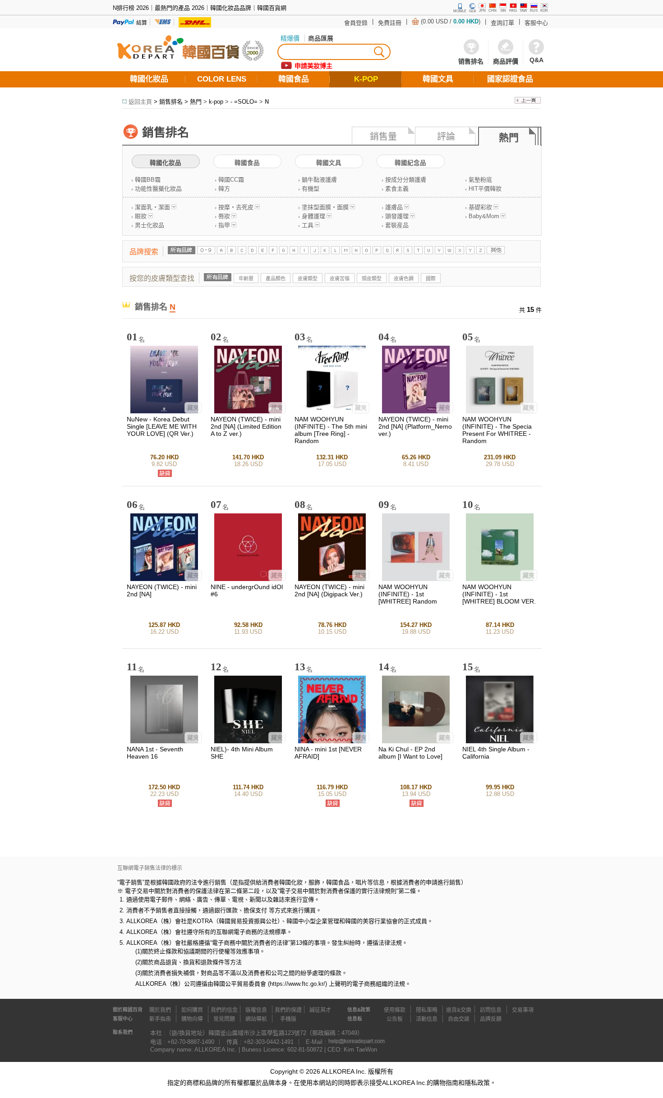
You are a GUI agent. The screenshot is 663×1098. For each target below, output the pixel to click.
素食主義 (397, 188)
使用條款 (394, 1010)
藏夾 (193, 407)
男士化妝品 (149, 225)
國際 (431, 278)
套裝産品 (397, 225)
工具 (307, 225)
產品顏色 (275, 278)
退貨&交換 (458, 1010)
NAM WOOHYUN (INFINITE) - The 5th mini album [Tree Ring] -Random (331, 430)
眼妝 (141, 216)
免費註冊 (389, 22)
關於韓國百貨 (128, 1009)
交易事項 (523, 1010)
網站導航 (256, 1019)
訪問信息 (491, 1010)
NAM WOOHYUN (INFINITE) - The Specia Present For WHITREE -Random (497, 430)
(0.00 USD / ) (450, 21)
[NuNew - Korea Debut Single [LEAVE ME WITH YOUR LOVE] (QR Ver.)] (164, 411)
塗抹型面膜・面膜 (325, 207)
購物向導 (192, 1019)
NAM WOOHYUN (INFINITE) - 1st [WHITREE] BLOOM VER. (499, 594)
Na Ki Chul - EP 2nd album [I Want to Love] (410, 753)
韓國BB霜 (148, 179)
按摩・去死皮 (235, 207)
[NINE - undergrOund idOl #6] (248, 579)
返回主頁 (140, 101)
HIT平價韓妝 (485, 188)
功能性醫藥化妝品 (158, 188)
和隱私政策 (474, 1082)
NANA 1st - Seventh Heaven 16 (155, 753)
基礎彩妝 (480, 207)
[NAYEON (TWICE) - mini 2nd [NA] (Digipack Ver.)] (332, 579)
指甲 (224, 225)
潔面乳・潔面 (152, 207)
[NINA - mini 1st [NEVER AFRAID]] (332, 741)
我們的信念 (224, 1010)
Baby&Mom (484, 216)
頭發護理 (397, 216)
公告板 (395, 1019)
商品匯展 (320, 38)
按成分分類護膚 (405, 179)
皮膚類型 (308, 278)
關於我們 (160, 1010)
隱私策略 (426, 1010)
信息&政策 (358, 1009)
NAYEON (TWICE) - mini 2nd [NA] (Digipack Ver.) (329, 590)
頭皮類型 (372, 278)
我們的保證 (288, 1010)
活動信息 (426, 1019)
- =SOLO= (244, 101)
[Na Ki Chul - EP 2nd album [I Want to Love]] (416, 741)
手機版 (288, 1019)
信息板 (354, 1018)
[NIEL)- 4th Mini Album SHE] (248, 741)
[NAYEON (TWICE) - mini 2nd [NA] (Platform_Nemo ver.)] (416, 411)
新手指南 (160, 1019)
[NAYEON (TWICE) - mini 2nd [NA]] (164, 579)
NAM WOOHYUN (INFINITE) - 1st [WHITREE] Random (407, 594)
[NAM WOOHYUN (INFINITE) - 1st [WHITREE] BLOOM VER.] (500, 579)
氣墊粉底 (480, 179)
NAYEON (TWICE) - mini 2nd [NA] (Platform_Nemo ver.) (415, 426)
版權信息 (256, 1010)
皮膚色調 (404, 278)
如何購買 (192, 1010)
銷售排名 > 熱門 (180, 101)
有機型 (310, 188)
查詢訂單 (502, 22)
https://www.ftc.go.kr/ (297, 983)
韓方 (224, 188)
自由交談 (459, 1019)
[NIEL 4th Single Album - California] (500, 741)
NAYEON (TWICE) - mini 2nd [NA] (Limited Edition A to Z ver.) (246, 426)
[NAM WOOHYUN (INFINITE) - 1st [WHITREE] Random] (416, 579)
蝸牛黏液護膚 (319, 179)
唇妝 (224, 216)
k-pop (216, 101)
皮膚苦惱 (340, 278)
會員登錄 (356, 22)
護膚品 (394, 207)
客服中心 (536, 22)
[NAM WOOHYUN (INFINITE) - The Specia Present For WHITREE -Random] (500, 411)
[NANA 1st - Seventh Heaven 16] (164, 741)
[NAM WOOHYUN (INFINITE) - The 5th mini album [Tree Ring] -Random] (332, 411)
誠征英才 (320, 1010)
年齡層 (246, 278)
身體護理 (313, 216)
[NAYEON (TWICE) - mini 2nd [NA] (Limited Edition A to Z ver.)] (248, 411)
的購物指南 (442, 1082)
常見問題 (224, 1019)
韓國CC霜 (231, 179)
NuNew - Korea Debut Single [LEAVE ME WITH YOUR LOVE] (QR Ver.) (162, 426)
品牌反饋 (491, 1019)
